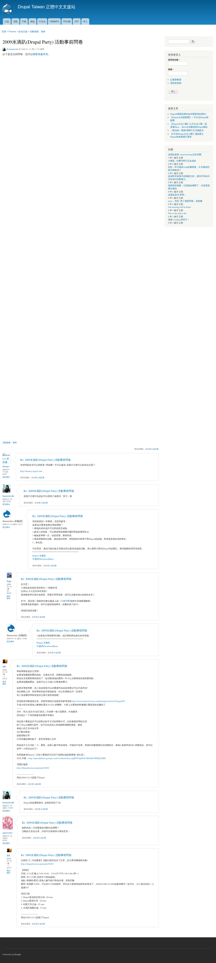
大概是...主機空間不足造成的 (182, 160)
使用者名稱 (174, 59)
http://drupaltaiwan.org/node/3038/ (33, 767)
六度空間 (65, 600)
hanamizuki (13, 49)
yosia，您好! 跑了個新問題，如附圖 (185, 201)
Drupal (17, 954)
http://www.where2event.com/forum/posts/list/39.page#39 (98, 701)
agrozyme (7, 832)
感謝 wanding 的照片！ (179, 219)
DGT (77, 21)
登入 (85, 21)
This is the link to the (177, 213)
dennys (6, 466)
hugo (9, 581)
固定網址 (6, 477)
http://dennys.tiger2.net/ (31, 471)
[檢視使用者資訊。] (7, 462)
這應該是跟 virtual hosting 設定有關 (184, 154)
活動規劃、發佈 (37, 31)
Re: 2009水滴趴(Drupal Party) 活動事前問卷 (45, 460)
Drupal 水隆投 (39, 555)
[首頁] (7, 9)
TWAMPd (54, 21)
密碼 (171, 69)
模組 (32, 21)
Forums (12, 31)
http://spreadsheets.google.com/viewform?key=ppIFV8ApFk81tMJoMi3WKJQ (65, 758)
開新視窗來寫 (40, 54)
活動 (15, 21)
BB (4, 666)
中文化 (42, 21)
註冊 (156, 448)
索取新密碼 (175, 83)
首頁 (4, 31)
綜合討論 (23, 31)
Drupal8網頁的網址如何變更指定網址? (188, 114)
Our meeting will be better (179, 207)
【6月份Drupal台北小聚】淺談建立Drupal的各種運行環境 (187, 135)
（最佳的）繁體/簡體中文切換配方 (187, 130)
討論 (7, 21)
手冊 (24, 21)
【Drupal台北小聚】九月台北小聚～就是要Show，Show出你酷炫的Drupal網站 (189, 125)
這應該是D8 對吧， (177, 194)
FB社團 (66, 21)
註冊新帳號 (175, 79)
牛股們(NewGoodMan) (43, 558)
